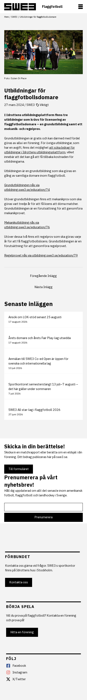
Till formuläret (18, 469)
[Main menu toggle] (80, 6)
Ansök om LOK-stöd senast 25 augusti (34, 317)
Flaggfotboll (52, 7)
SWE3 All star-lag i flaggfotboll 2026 (34, 410)
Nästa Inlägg (43, 287)
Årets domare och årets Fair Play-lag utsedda (39, 338)
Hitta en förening (22, 632)
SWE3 (30, 105)
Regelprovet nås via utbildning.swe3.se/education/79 (41, 255)
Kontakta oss (18, 582)
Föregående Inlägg (43, 276)
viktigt (44, 105)
